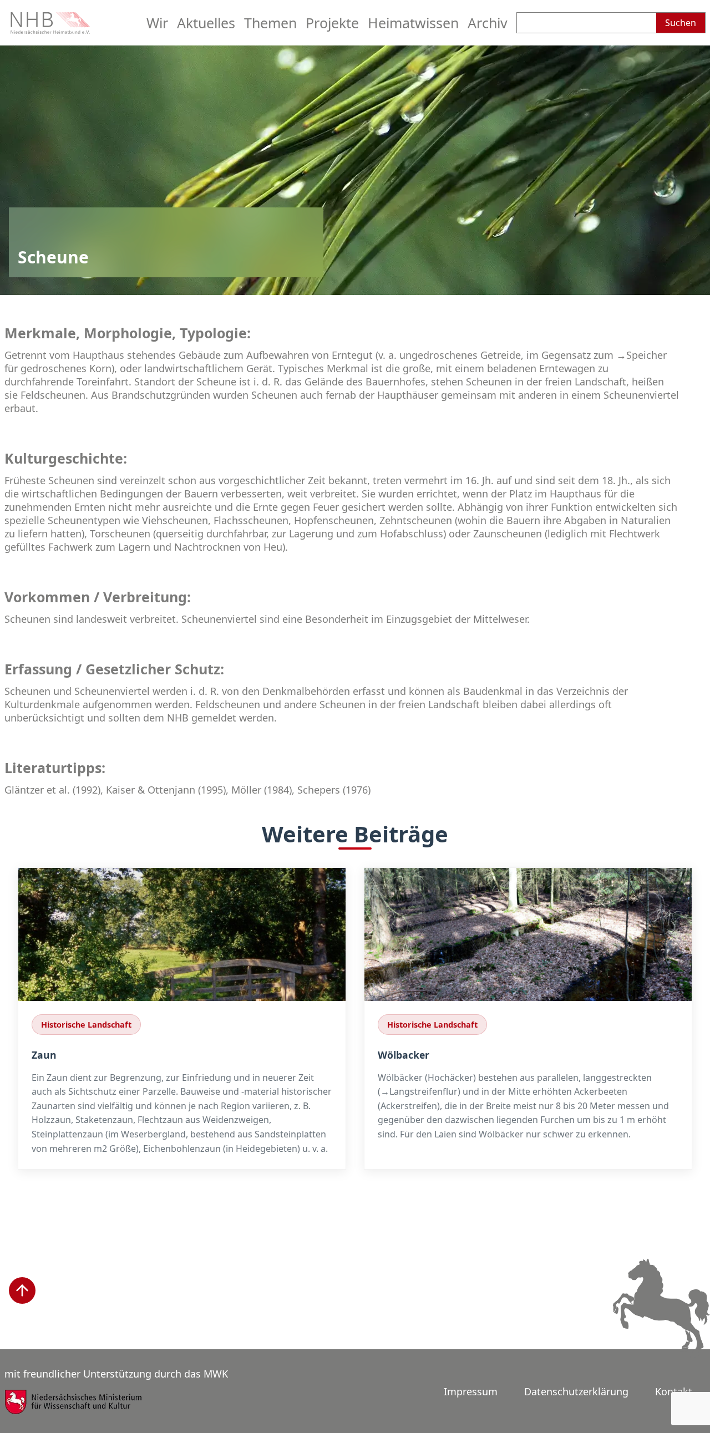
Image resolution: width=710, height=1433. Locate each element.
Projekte (332, 22)
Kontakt (673, 1391)
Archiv (488, 22)
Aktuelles (206, 22)
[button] (22, 1290)
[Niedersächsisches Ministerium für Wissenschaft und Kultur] (73, 1409)
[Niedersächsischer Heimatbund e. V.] (51, 30)
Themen (270, 22)
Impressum (471, 1391)
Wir (157, 22)
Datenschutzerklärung (576, 1391)
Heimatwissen (413, 22)
